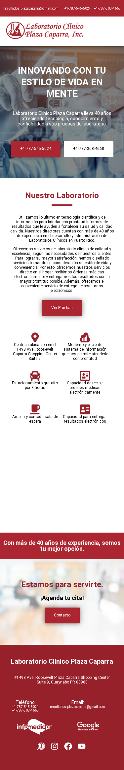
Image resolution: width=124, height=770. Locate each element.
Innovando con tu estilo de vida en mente (62, 82)
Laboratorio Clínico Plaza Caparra (62, 661)
